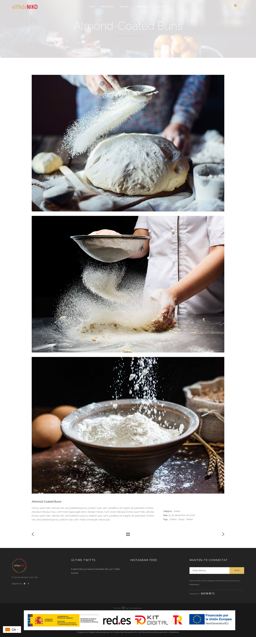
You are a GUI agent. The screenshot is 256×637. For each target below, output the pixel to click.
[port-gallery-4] (128, 284)
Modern (189, 519)
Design (181, 519)
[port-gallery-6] (128, 143)
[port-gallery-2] (128, 425)
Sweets (177, 511)
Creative (173, 519)
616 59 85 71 (208, 593)
